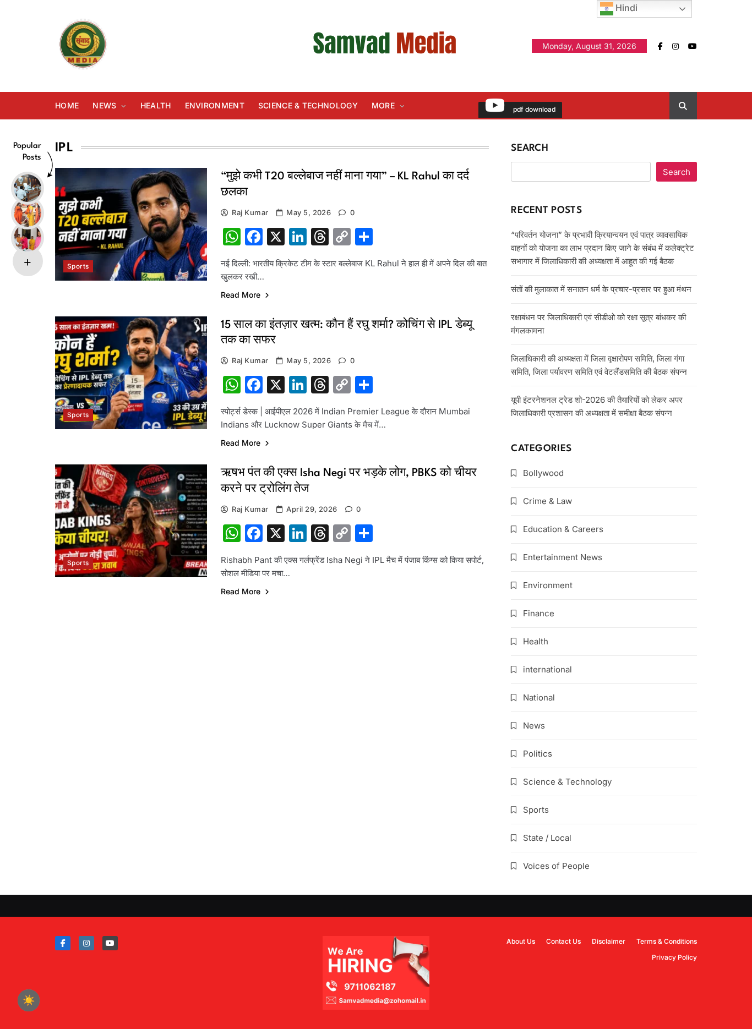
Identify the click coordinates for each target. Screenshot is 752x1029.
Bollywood (543, 473)
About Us (520, 941)
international (547, 669)
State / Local (547, 838)
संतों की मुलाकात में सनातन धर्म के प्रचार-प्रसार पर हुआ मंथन (601, 289)
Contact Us (563, 941)
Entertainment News (562, 557)
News (104, 105)
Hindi (625, 7)
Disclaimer (608, 941)
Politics (537, 753)
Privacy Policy (674, 957)
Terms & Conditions (666, 941)
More (383, 105)
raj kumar (250, 212)
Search (529, 148)
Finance (538, 613)
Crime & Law (547, 501)
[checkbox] (29, 1000)
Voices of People (556, 866)
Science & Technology (308, 105)
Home (67, 105)
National (539, 697)
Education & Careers (563, 529)
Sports (78, 266)
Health (155, 105)
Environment (214, 105)
